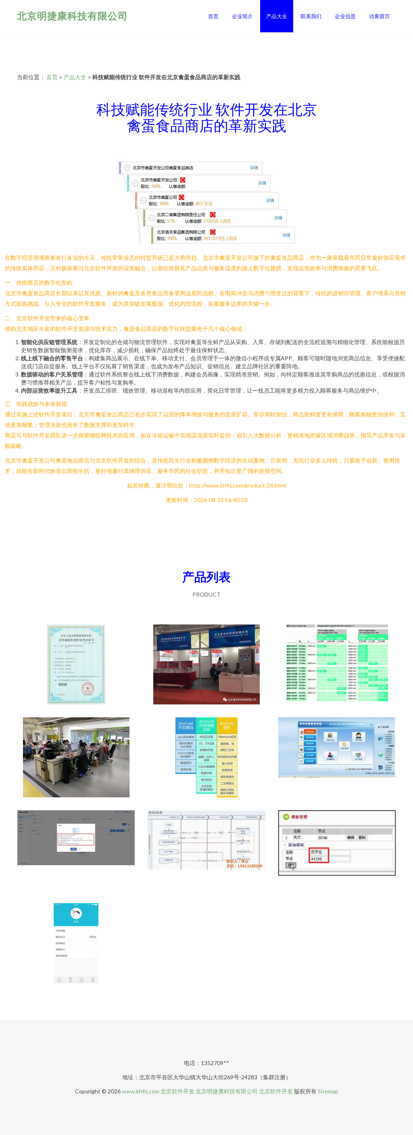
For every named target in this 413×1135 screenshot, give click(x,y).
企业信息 (345, 16)
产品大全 (276, 16)
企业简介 (242, 16)
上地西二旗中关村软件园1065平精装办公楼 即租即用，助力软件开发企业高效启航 (76, 758)
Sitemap (328, 1091)
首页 (213, 16)
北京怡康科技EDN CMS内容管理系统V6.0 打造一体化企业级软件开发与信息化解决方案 (337, 851)
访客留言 (379, 16)
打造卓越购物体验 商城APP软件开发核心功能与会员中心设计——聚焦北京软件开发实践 (76, 944)
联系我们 (310, 16)
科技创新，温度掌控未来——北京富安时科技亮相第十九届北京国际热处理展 (206, 665)
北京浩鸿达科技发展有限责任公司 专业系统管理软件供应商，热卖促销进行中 (206, 851)
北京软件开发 (177, 1091)
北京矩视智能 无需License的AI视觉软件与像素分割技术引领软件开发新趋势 (76, 851)
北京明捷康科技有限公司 (72, 15)
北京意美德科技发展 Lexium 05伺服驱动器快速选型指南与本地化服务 (336, 665)
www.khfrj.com (140, 1091)
